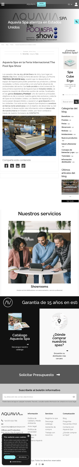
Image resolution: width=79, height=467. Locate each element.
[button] (63, 94)
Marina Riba (26, 54)
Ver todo (70, 201)
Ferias (36, 54)
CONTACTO (34, 113)
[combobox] (28, 436)
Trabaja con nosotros (50, 434)
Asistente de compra (50, 428)
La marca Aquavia (35, 440)
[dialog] (16, 449)
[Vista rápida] (75, 62)
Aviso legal (32, 426)
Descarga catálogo (49, 422)
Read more (7, 453)
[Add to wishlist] (75, 59)
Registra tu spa (51, 418)
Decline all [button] (23, 457)
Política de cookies (32, 436)
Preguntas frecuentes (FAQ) (70, 422)
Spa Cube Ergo (70, 76)
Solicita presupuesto (41, 4)
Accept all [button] (9, 457)
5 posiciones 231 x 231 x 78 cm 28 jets (70, 86)
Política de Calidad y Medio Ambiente (34, 420)
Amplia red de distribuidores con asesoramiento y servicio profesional (39, 290)
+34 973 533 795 (10, 421)
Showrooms (39, 286)
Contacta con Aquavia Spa (68, 428)
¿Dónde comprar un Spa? (70, 434)
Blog (65, 418)
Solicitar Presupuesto (37, 375)
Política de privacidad (32, 430)
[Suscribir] (73, 397)
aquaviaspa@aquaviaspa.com (13, 427)
